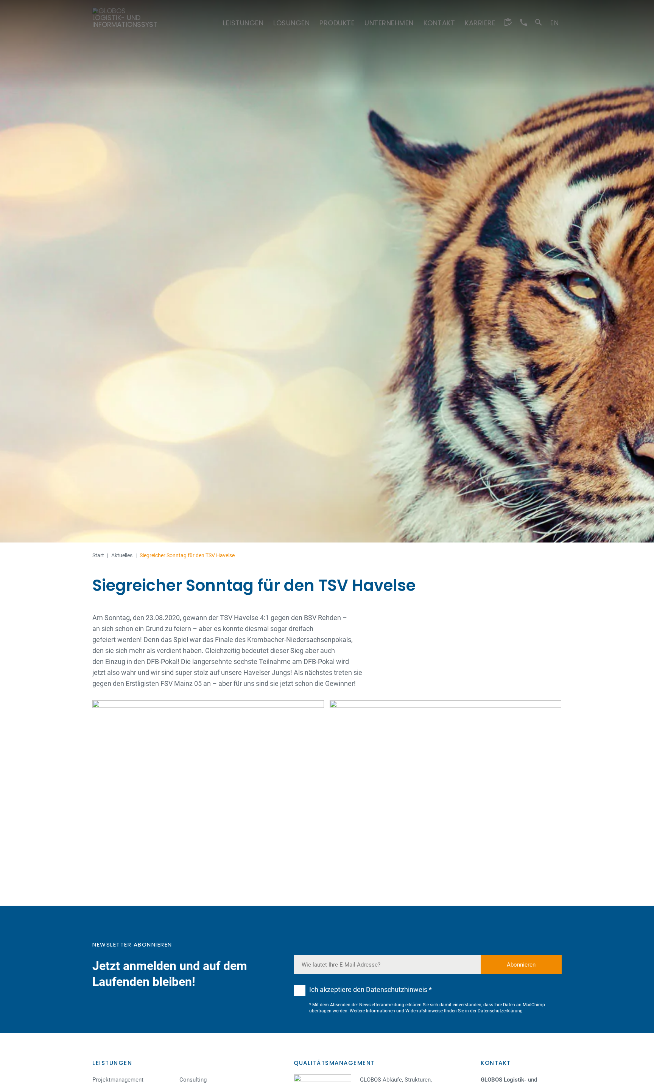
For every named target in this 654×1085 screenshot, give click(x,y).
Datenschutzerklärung (500, 1010)
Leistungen (112, 1063)
